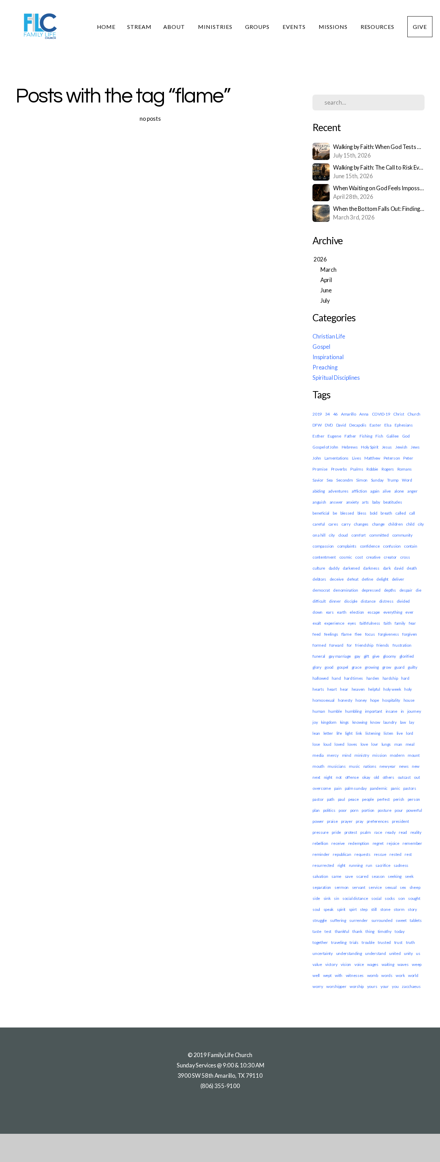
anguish (319, 502)
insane (391, 711)
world (413, 975)
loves (352, 744)
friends (382, 645)
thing (369, 931)
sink (327, 898)
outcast (404, 777)
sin (336, 898)
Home (106, 26)
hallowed (320, 678)
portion (368, 810)
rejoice (393, 843)
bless (362, 513)
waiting (388, 964)
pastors (409, 788)
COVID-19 (381, 414)
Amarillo (348, 414)
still (374, 909)
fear (412, 623)
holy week (392, 689)
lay (411, 722)
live (400, 733)
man (398, 744)
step (363, 909)
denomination (345, 590)
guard (399, 667)
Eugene (334, 436)
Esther (318, 436)
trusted (384, 942)
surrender (358, 920)
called (400, 513)
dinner (335, 601)
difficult (319, 601)
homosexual (323, 700)
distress (386, 601)
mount (414, 755)
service (375, 887)
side (316, 898)
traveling (338, 942)
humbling (353, 711)
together (320, 942)
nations (369, 766)
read (403, 832)
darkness (371, 568)
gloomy (389, 656)
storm (399, 909)
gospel (342, 667)
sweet (401, 920)
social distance (355, 898)
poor (343, 810)
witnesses (355, 975)
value (317, 964)
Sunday (377, 480)
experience (334, 623)
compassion (323, 546)
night (328, 777)
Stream (139, 26)
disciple (351, 601)
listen (388, 733)
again (375, 491)
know (375, 722)
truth (410, 942)
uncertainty (322, 953)
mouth (318, 766)
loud (327, 744)
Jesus (387, 447)
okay (366, 777)
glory (316, 667)
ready (390, 832)
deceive (337, 579)
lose (316, 744)
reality (415, 832)
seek (409, 876)
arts (365, 502)
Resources (378, 26)
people (368, 799)
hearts (318, 689)
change (378, 524)
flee (358, 634)
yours (372, 986)
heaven (358, 689)
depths (390, 590)
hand (336, 678)
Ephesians (403, 425)
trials (354, 942)
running (356, 865)
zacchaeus (411, 986)
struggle (319, 920)
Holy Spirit (369, 447)
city (332, 535)
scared (362, 876)
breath (386, 513)
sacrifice (382, 865)
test (327, 931)
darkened (351, 568)
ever (409, 612)
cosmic (345, 557)
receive (338, 843)
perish (398, 799)
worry (317, 986)
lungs (386, 744)
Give (420, 26)
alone (399, 491)
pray (359, 821)
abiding (318, 491)
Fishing (366, 436)
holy (408, 689)
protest (350, 832)
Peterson (392, 458)
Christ (398, 414)
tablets (415, 920)
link (359, 733)
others (388, 777)
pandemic (378, 788)
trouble (368, 942)
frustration (402, 645)
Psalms (356, 469)
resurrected (323, 865)
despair (405, 590)
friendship (364, 645)
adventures (338, 491)
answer (336, 502)
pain (337, 788)
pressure (320, 832)
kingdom (329, 722)
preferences (378, 821)
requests (362, 854)
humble (335, 711)
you (395, 986)
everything (392, 612)
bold (373, 513)
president (400, 821)
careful (318, 524)
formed (319, 645)
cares (333, 524)
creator (390, 557)
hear (344, 689)
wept (327, 975)
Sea (330, 480)
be (335, 513)
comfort (358, 535)
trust (398, 942)
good (328, 667)
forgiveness (388, 634)
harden (372, 678)
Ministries (216, 26)
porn (354, 810)
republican (342, 854)
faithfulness (370, 623)
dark (387, 568)
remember (412, 843)
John (316, 458)
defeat (352, 579)
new (415, 766)
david (399, 568)
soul (316, 909)
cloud (343, 535)
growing (372, 667)
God (406, 436)
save (349, 876)
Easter (375, 425)
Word (407, 480)
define (367, 579)
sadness (401, 865)
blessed (347, 513)
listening (372, 733)
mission (379, 755)
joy (315, 722)
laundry (390, 722)
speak (328, 909)
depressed (371, 590)
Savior (317, 480)
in (402, 711)
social (376, 898)
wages (372, 964)
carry (346, 524)
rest (408, 854)
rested (395, 854)
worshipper (336, 986)
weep (416, 964)
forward (336, 645)
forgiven (409, 634)
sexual (390, 887)
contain (410, 546)
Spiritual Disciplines (336, 377)
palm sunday (356, 788)
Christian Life (328, 336)
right (342, 865)
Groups (258, 26)
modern (397, 755)
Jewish (401, 447)
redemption (358, 843)
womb (372, 975)
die (418, 590)
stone (385, 909)
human (318, 711)
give (376, 656)
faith (388, 623)
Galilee (392, 436)
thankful (342, 931)
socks (390, 898)
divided (403, 601)
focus (370, 634)
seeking (395, 876)
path (330, 799)
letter (328, 733)
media (318, 755)
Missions (334, 26)
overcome (321, 788)
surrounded (382, 920)
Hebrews (350, 447)
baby (376, 502)
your (385, 986)
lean (316, 733)
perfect (383, 799)
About (174, 26)
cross (405, 557)
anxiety (352, 502)
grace (357, 667)
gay (357, 656)
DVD (329, 425)
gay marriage (340, 656)
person (414, 799)
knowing (359, 722)
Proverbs (339, 469)
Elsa (388, 425)
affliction (359, 491)
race (378, 832)
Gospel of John (325, 447)
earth (341, 612)
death (412, 568)
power (318, 821)
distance (368, 601)
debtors (319, 579)
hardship (390, 678)
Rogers (388, 469)
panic (395, 788)
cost (359, 557)
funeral (318, 656)
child (410, 524)
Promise (320, 469)
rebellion (320, 843)
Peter (408, 458)
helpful (374, 689)
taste (316, 931)
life (339, 733)
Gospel (321, 346)
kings (344, 722)
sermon (341, 887)
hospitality (391, 700)
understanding (349, 953)
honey (361, 700)
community (402, 535)
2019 (317, 414)
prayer (346, 821)
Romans (404, 469)
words (387, 975)
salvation (320, 876)
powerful (414, 810)
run (369, 865)
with (338, 975)
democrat (321, 590)
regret (378, 843)
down (317, 612)
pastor (317, 799)
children (395, 524)
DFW (316, 425)
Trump (393, 480)
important (373, 711)
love (364, 744)
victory (331, 964)
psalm (365, 832)
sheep (414, 887)
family (400, 623)
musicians (336, 766)
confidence (370, 546)
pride (336, 832)
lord (409, 733)
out (417, 777)
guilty (412, 667)
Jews (415, 447)
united (394, 953)
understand (375, 953)
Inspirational (327, 357)
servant (358, 887)
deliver (398, 579)
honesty (345, 700)
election (357, 612)
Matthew (372, 458)
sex (403, 887)
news (404, 766)
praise (332, 821)
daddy (334, 568)
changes (361, 524)
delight (382, 579)
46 (335, 414)
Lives (356, 458)
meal (410, 744)
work (400, 975)
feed (316, 634)
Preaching (324, 367)
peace (353, 799)
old (376, 777)
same (336, 876)
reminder (321, 854)
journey (414, 711)
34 (327, 414)
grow (386, 667)
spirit (341, 909)
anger (412, 491)
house (409, 700)
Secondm (344, 480)
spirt (353, 909)
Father (350, 436)
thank (357, 931)
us (418, 953)
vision (346, 964)
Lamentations (336, 458)
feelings (331, 634)
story (412, 909)
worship (357, 986)
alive (387, 491)
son (401, 898)
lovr (374, 744)
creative (373, 557)
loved (339, 744)
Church (413, 414)
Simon (361, 480)
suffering (338, 920)
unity (408, 953)
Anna (363, 414)
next (316, 777)
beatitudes (392, 502)
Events (295, 26)
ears (330, 612)
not (339, 777)
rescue (380, 854)
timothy (385, 931)
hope (374, 700)
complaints (346, 546)
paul (341, 799)
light (349, 733)
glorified (406, 656)
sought (414, 898)
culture (318, 568)
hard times (353, 678)
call (412, 513)
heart (332, 689)
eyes (352, 623)
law (403, 722)
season (378, 876)
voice (359, 964)
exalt (316, 623)
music (354, 766)
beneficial (320, 513)
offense (352, 777)
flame (346, 634)
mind (346, 755)
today (400, 931)
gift (366, 656)
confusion (391, 546)
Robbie (372, 469)
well (316, 975)
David (341, 425)
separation (321, 887)
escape (373, 612)
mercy (333, 755)
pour (399, 810)
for (349, 645)
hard (405, 678)
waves (403, 964)
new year (388, 766)
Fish (379, 436)
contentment (324, 557)
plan (316, 810)
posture (385, 810)
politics (329, 810)
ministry (361, 755)
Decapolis (357, 425)
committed (379, 535)
